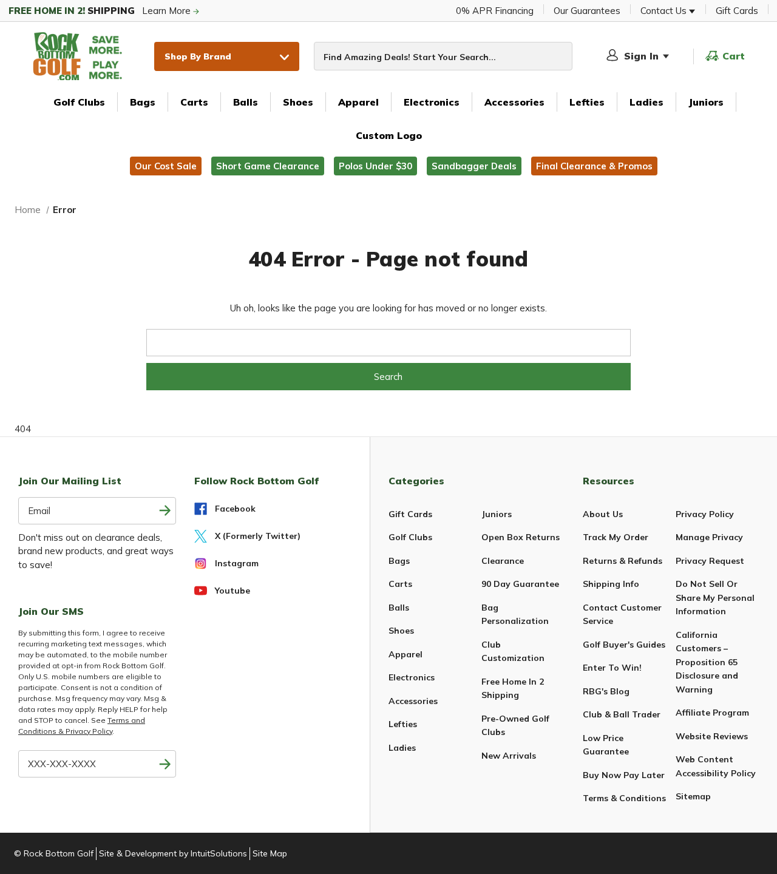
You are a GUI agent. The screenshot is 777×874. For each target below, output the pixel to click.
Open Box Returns (520, 537)
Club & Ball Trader (621, 714)
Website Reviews (712, 736)
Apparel (358, 102)
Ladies (646, 102)
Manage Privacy (709, 537)
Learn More (100, 10)
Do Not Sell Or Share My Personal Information (715, 597)
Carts (194, 102)
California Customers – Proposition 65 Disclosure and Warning (707, 662)
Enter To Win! (612, 667)
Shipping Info (611, 583)
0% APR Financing (495, 10)
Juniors (706, 102)
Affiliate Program (712, 712)
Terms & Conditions (624, 798)
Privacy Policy (705, 514)
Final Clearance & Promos (594, 166)
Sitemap (693, 796)
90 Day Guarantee (520, 583)
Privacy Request (710, 560)
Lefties (587, 102)
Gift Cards (737, 10)
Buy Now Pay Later (624, 775)
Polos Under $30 (375, 166)
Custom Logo (389, 135)
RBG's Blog (606, 691)
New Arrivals (508, 755)
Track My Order (615, 537)
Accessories (514, 102)
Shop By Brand (198, 56)
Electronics (432, 102)
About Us (603, 514)
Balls (245, 102)
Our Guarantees (587, 10)
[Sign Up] (165, 763)
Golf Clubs (79, 102)
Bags (142, 102)
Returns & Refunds (622, 560)
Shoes (298, 102)
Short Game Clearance (267, 166)
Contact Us (664, 10)
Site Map (270, 853)
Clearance (502, 560)
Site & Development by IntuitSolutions (173, 853)
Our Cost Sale (166, 166)
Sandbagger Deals (474, 166)
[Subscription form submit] (165, 510)
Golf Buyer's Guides (624, 644)
